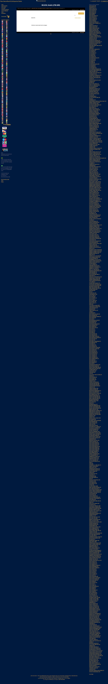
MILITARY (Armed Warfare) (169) (94, 406)
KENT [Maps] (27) (92, 343)
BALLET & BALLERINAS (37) (94, 83)
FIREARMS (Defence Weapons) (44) (95, 228)
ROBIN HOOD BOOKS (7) (93, 512)
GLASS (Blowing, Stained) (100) (94, 257)
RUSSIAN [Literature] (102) (93, 524)
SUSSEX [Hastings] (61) (93, 612)
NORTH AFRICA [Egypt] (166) (94, 444)
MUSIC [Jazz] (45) (92, 424)
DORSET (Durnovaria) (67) (93, 196)
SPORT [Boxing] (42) (92, 569)
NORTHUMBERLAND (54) (93, 452)
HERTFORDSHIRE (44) (93, 273)
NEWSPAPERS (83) (92, 439)
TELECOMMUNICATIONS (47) (94, 621)
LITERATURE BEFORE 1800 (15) (94, 385)
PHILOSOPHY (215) (92, 481)
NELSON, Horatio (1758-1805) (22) (95, 434)
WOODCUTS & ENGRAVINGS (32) (95, 664)
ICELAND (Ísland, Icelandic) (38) (94, 283)
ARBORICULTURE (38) (93, 38)
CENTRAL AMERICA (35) (93, 143)
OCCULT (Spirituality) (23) (93, 460)
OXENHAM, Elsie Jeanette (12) (94, 468)
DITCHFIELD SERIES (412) (93, 191)
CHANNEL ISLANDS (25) (93, 145)
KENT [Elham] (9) (92, 332)
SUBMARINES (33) (92, 602)
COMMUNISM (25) (92, 165)
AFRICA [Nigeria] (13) (92, 17)
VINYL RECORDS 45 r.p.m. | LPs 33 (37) (95, 650)
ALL (51, 8)
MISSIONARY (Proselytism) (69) (94, 413)
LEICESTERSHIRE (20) (93, 377)
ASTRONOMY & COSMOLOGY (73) (95, 75)
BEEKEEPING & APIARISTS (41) (94, 88)
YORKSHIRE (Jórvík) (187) (93, 668)
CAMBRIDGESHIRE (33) (93, 128)
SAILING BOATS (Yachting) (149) (94, 526)
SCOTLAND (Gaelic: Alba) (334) (94, 534)
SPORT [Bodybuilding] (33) (93, 566)
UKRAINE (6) (91, 642)
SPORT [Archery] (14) (93, 561)
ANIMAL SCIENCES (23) (93, 34)
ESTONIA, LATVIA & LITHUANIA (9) (95, 218)
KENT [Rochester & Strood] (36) (94, 347)
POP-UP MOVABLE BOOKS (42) (94, 497)
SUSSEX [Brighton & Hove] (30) (94, 609)
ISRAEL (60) (91, 304)
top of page (91, 674)
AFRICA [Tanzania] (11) (93, 18)
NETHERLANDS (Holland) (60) (94, 435)
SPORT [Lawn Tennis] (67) (93, 580)
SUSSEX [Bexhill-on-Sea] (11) (94, 608)
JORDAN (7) (91, 311)
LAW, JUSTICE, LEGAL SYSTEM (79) (95, 374)
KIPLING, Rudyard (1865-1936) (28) (95, 367)
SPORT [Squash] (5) (92, 591)
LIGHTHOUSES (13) (92, 378)
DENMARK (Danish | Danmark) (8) (94, 185)
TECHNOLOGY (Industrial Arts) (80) (95, 619)
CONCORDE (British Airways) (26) (95, 166)
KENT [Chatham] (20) (92, 326)
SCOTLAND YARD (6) (93, 535)
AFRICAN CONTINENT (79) (93, 22)
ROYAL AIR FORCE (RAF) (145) (94, 517)
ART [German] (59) (92, 60)
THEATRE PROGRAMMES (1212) (94, 628)
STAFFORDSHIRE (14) (93, 595)
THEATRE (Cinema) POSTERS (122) (95, 627)
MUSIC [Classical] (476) (93, 422)
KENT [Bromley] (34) (92, 322)
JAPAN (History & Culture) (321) (94, 306)
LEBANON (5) (91, 375)
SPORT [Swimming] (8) (93, 592)
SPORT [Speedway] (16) (93, 590)
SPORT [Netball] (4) (92, 581)
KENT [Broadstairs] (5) (93, 321)
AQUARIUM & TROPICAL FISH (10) (95, 36)
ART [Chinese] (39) (92, 56)
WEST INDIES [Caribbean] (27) (94, 656)
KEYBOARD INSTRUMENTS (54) (94, 364)
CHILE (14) (91, 150)
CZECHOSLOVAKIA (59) (93, 177)
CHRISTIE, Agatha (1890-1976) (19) (95, 154)
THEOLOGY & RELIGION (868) (94, 629)
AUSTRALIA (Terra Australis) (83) (94, 77)
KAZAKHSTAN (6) (92, 312)
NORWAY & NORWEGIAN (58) (94, 453)
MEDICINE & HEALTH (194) (93, 400)
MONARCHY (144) (92, 415)
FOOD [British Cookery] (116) (94, 236)
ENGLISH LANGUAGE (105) (93, 210)
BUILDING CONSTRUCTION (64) (94, 121)
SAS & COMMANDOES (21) (94, 528)
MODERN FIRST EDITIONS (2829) (95, 414)
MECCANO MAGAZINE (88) (94, 399)
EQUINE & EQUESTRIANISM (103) (95, 215)
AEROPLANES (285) (92, 5)
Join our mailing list (4, 10)
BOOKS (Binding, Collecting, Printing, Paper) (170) (97, 101)
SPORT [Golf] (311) (92, 575)
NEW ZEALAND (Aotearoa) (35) (94, 437)
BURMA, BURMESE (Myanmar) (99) (95, 123)
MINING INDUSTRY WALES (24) (94, 411)
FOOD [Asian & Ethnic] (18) (93, 234)
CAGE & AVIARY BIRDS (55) (94, 127)
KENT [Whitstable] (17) (93, 361)
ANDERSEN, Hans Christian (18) (94, 31)
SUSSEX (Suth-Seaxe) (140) (94, 607)
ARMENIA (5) (91, 47)
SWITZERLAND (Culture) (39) (94, 616)
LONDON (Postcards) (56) (93, 389)
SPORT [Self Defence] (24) (94, 586)
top (50, 33)
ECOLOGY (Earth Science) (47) (94, 200)
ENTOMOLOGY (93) (92, 212)
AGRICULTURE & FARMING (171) (94, 23)
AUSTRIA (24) (91, 78)
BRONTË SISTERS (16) (93, 117)
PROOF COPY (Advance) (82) (94, 503)
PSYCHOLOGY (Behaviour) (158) (94, 505)
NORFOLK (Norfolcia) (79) (93, 441)
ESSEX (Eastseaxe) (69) (93, 217)
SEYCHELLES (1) (92, 539)
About (2, 12)
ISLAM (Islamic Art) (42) (93, 294)
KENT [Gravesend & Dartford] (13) (95, 337)
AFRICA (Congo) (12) (92, 8)
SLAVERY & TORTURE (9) (93, 549)
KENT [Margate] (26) (92, 345)
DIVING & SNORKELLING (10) (94, 192)
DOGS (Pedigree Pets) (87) (94, 194)
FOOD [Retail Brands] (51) (93, 242)
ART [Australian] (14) (92, 52)
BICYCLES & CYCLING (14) (94, 92)
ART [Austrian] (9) (92, 54)
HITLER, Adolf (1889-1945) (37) (94, 274)
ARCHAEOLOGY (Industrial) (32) (94, 40)
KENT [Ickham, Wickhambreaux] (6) (95, 341)
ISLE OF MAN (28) (92, 296)
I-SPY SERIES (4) (92, 281)
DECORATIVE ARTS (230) (93, 180)
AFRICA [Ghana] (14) (92, 10)
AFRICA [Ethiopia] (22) (93, 9)
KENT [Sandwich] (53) (92, 349)
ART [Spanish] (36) (92, 66)
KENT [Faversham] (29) (93, 333)
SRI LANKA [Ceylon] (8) (93, 593)
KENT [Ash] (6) (91, 319)
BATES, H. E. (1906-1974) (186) (94, 85)
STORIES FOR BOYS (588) (93, 598)
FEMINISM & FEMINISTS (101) (94, 226)
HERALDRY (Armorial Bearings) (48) (95, 270)
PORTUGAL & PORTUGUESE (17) (95, 498)
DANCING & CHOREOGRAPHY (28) (95, 179)
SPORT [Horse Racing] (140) (94, 578)
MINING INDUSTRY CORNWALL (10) (95, 410)
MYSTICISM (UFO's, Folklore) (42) (95, 426)
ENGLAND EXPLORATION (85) (94, 207)
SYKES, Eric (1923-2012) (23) (94, 617)
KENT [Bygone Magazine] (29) (94, 323)
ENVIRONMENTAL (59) (93, 213)
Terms (2, 180)
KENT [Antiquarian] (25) (93, 315)
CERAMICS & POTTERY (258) (94, 144)
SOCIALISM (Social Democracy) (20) (95, 554)
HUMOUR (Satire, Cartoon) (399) (94, 278)
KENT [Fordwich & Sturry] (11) (94, 336)
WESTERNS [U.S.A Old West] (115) (95, 658)
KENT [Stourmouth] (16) (93, 353)
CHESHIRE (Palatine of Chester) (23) (95, 148)
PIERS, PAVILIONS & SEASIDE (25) (95, 487)
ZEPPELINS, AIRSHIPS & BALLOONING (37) (96, 670)
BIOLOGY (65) (91, 95)
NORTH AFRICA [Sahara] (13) (94, 447)
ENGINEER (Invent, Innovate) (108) (95, 206)
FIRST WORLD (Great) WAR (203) (95, 231)
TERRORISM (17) (92, 623)
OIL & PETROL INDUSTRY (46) (94, 461)
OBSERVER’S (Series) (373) (94, 458)
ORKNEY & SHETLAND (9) (93, 466)
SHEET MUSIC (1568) (93, 541)
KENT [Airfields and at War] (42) (94, 314)
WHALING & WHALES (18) (93, 659)
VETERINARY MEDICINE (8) (94, 646)
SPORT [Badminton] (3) (93, 564)
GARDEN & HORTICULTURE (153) (95, 247)
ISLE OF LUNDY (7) (92, 295)
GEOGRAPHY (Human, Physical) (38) (95, 249)
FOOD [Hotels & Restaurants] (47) (95, 241)
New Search (82, 9)
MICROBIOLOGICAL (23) (93, 404)
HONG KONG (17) (92, 275)
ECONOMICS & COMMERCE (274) (95, 201)
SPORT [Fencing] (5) (92, 572)
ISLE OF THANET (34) (93, 300)
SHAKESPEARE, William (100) (94, 540)
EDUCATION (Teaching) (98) (94, 203)
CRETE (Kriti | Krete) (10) (93, 171)
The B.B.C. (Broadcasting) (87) (94, 625)
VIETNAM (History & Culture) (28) (95, 649)
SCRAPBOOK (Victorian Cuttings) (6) (95, 536)
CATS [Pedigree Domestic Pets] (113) (95, 142)
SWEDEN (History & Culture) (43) (94, 614)
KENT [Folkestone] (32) (93, 335)
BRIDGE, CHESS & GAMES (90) (94, 109)
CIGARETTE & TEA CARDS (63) (94, 156)
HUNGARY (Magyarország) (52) (94, 279)
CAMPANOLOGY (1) (92, 130)
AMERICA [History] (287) (93, 26)
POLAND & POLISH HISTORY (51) (95, 492)
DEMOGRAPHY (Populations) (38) (95, 182)
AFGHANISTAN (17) (92, 7)
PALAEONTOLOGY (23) (93, 473)
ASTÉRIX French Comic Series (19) (95, 72)
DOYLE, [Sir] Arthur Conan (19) (94, 197)
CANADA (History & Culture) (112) (95, 132)
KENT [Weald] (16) (92, 359)
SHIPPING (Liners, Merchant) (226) (95, 543)
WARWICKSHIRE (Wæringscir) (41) (95, 653)
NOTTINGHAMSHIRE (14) (93, 455)
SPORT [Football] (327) (93, 573)
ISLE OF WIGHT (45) (92, 301)
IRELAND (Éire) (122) (92, 293)
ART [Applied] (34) (92, 51)
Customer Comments (5, 9)
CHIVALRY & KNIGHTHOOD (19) (94, 153)
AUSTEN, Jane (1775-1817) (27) (94, 76)
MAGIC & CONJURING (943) (94, 392)
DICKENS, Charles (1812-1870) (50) (95, 190)
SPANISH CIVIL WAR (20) (93, 559)
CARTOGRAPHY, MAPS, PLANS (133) (95, 140)
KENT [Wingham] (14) (92, 362)
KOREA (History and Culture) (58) (94, 368)
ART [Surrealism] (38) (92, 67)
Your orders (3, 8)
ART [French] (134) (92, 59)
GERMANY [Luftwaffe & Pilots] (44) (95, 252)
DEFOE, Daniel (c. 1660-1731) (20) (95, 181)
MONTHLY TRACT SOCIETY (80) (95, 418)
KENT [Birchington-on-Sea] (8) (94, 320)
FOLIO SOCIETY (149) (93, 233)
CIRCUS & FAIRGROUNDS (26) (94, 160)
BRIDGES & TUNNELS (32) (93, 111)
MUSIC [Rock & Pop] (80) (93, 425)
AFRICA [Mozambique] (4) (93, 15)
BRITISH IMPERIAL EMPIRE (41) (94, 113)
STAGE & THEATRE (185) (93, 596)
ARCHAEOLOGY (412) (93, 39)
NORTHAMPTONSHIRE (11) (94, 451)
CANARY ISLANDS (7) (93, 134)
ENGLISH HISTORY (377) (93, 208)
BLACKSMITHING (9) (92, 96)
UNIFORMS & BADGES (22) (94, 643)
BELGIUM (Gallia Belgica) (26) (94, 90)
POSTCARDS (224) (92, 499)
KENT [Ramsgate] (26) (93, 346)
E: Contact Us (104, 1)
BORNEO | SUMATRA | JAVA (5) (94, 102)
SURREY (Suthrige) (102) (93, 604)
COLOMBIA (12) (92, 163)
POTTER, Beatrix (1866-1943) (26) (95, 500)
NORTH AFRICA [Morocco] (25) (94, 446)
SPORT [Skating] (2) (92, 587)
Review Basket (4, 16)
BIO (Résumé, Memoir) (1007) (94, 93)
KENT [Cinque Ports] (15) (93, 327)
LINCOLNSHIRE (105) (92, 379)
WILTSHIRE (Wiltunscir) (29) (94, 660)
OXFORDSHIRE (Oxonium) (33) (94, 470)
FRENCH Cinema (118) (93, 244)
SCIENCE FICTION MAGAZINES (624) (95, 533)
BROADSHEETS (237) (93, 116)
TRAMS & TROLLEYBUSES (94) (94, 637)
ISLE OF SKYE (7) (92, 299)
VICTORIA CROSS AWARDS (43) (94, 648)
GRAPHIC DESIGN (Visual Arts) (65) (95, 260)
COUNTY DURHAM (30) (93, 170)
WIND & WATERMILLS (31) (93, 661)
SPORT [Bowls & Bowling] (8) (94, 567)
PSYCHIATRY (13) (92, 504)
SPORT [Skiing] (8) (92, 588)
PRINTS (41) (91, 502)
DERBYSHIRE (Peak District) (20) (94, 186)
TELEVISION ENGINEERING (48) (94, 622)
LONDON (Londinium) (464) (93, 388)
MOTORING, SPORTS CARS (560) (95, 420)
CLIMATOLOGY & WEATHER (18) (95, 161)
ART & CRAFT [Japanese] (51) (94, 49)
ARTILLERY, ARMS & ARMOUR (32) (95, 70)
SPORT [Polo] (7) (92, 583)
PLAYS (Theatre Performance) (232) (95, 489)
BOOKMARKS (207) (92, 99)
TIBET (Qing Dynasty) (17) (93, 630)
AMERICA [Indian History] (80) (94, 28)
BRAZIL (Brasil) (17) (92, 107)
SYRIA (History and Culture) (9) (94, 618)
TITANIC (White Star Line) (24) (94, 632)
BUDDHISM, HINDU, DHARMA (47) (95, 119)
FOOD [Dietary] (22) (92, 239)
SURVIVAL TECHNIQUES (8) (94, 606)
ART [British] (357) (92, 55)
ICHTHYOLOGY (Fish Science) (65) (95, 284)
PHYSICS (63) (91, 484)
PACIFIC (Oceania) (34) (93, 471)
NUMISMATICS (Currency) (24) (94, 456)
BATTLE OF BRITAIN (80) (93, 86)
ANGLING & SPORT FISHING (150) (95, 33)
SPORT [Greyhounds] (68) (93, 576)
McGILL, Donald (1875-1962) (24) (94, 398)
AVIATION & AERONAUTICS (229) (95, 80)
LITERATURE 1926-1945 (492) (94, 384)
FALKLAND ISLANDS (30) (93, 223)
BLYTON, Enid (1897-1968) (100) (94, 97)
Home (2, 4)
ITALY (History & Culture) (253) (94, 305)
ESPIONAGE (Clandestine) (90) (94, 216)
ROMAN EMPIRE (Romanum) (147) (95, 513)
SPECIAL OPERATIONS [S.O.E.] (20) (95, 560)
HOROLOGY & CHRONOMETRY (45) (95, 276)
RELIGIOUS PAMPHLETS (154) (94, 509)
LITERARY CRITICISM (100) (94, 382)
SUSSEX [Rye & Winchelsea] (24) (95, 613)
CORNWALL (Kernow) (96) (93, 169)
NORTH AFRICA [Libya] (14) (94, 445)
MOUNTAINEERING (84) (93, 421)
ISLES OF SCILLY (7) (92, 302)
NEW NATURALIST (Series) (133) (94, 436)
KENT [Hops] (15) (92, 340)
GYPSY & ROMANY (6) (93, 264)
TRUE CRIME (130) (92, 638)
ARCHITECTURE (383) (93, 44)
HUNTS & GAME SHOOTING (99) (94, 280)
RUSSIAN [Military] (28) (93, 525)
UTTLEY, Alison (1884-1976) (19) (94, 644)
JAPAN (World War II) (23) (93, 307)
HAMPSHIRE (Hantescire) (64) (94, 265)
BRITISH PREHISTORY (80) (94, 114)
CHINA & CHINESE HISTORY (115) (95, 151)
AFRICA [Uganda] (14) (93, 19)
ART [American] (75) (92, 50)
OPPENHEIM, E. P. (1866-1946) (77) (95, 465)
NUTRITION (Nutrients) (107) (94, 457)
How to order (3, 7)
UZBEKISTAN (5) (92, 645)
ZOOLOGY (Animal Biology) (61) (94, 671)
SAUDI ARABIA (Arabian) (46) (94, 529)
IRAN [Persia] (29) (92, 290)
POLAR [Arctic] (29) (92, 494)
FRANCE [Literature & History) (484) (95, 243)
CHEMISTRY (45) (92, 146)
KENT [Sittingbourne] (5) (93, 352)
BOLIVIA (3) (91, 98)
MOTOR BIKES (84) (92, 419)
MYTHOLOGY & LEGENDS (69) (94, 427)
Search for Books (4, 5)
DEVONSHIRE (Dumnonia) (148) (94, 189)
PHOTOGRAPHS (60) (92, 482)
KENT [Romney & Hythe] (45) (94, 348)
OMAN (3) (91, 462)
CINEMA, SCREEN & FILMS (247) (94, 159)
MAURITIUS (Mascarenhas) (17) (94, 395)
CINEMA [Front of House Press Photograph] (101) (97, 158)
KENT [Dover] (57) (92, 330)
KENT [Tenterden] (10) (93, 354)
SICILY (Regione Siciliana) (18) (94, 547)
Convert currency (78, 17)
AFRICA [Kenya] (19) (92, 12)
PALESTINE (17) (92, 474)
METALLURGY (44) (92, 401)
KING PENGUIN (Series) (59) (94, 366)
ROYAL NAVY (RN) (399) (93, 518)
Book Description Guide (5, 179)
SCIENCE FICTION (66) (93, 531)
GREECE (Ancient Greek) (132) (94, 262)
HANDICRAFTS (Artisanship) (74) (94, 267)
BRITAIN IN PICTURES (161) (94, 112)
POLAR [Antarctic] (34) (93, 493)
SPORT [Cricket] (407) (93, 570)
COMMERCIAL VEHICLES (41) (94, 164)
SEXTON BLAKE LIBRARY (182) (94, 538)
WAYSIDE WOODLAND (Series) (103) (95, 654)
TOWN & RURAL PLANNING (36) (94, 633)
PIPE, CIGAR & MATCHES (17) (94, 488)
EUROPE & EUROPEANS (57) (94, 222)
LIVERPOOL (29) (92, 387)
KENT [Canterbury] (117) (93, 325)
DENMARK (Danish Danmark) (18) (94, 184)
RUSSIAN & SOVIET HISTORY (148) (95, 521)
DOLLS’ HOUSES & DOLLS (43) (94, 195)
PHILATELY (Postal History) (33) (94, 479)
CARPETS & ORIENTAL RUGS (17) (95, 138)
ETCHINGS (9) (91, 220)
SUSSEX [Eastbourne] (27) (93, 611)
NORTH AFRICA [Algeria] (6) (94, 442)
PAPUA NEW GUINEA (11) (93, 477)
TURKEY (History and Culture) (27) (95, 640)
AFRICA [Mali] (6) (92, 14)
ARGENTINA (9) (91, 46)
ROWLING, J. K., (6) (92, 515)
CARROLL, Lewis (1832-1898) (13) (95, 139)
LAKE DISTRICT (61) (92, 371)
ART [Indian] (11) (92, 61)
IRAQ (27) (90, 291)
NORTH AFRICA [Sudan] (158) (94, 448)
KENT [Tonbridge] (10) (93, 356)
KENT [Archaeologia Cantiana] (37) (95, 316)
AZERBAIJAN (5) (92, 81)
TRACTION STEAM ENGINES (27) (95, 635)
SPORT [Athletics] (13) (93, 562)
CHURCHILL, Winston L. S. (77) (94, 155)
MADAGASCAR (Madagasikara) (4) (95, 390)
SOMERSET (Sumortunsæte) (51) (95, 555)
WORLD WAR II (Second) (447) (94, 666)
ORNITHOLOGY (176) (92, 467)
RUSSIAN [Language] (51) (93, 523)
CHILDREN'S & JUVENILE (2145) (94, 149)
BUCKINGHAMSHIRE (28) (93, 118)
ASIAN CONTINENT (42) (93, 71)
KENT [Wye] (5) (91, 363)
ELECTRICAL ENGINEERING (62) (94, 205)
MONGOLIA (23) (92, 416)
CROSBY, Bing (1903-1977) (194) (94, 174)
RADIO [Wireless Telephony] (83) (94, 507)
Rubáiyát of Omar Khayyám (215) (94, 519)
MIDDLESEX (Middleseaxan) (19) (94, 405)
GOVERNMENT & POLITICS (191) (95, 259)
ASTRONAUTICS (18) (93, 73)
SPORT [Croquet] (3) (92, 571)
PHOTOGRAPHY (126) (93, 483)
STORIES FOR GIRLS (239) (93, 599)
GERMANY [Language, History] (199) (95, 250)
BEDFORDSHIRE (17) (92, 87)
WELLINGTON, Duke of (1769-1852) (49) (96, 655)
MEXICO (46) (91, 403)
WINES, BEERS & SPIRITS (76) (94, 663)
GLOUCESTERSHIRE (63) (93, 258)
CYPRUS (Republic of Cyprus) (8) (95, 176)
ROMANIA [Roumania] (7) (93, 514)
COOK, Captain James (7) (93, 168)
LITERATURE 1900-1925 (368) (94, 383)
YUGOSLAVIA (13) (92, 669)
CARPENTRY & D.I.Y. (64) (93, 137)
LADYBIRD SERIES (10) (93, 369)
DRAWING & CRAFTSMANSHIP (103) (95, 198)
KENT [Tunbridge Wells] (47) (94, 358)
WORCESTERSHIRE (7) (93, 665)
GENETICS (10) (91, 248)
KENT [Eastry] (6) (92, 331)
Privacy (2, 181)
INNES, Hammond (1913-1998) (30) (95, 288)
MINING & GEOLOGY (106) (93, 409)
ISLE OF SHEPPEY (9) (93, 297)
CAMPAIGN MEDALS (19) (93, 129)
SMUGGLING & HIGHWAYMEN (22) (95, 551)
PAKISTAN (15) (91, 472)
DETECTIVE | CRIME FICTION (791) (95, 187)
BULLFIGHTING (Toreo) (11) (94, 122)
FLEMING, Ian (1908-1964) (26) (94, 232)
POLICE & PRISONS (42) (93, 496)
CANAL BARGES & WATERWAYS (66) (95, 133)
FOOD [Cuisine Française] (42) (94, 237)
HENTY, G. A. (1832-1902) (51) (94, 269)
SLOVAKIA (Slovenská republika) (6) (95, 550)
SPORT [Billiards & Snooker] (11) (94, 565)
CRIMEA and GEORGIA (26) (93, 172)
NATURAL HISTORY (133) (93, 430)
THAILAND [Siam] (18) (93, 624)
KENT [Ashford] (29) (92, 317)
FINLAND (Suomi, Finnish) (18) (94, 227)
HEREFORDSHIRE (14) (93, 271)
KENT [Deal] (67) (92, 328)
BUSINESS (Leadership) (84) (94, 125)
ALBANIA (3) (91, 24)
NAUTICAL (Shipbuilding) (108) (94, 431)
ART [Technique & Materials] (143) (95, 69)
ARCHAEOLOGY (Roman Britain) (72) (95, 41)
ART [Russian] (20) (92, 65)
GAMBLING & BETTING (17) (94, 246)
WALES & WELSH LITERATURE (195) (95, 651)
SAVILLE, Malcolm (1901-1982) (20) (95, 530)
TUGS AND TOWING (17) (93, 639)
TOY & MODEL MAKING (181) (94, 634)
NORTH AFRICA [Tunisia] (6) (94, 450)
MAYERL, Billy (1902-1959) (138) (94, 396)
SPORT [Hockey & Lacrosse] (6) (94, 577)
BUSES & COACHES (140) (93, 124)
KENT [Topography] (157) (93, 357)
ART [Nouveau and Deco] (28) (94, 64)
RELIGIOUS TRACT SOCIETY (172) (95, 510)
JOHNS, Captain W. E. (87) (93, 310)
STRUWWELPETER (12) (93, 601)
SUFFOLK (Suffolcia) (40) (93, 603)
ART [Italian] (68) (92, 62)
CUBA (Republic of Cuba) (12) (94, 175)
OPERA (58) (91, 463)
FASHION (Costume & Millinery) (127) (95, 224)
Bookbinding (3, 13)
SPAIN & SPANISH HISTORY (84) (94, 557)
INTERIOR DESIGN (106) (93, 289)
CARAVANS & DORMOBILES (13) (94, 135)
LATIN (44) (91, 373)
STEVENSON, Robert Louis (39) (94, 597)
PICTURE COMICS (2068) (93, 486)
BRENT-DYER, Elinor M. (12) (94, 108)
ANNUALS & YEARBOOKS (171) (94, 35)
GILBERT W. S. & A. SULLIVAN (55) (95, 255)
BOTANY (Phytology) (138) (93, 103)
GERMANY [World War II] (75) (94, 253)
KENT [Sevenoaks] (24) (93, 351)
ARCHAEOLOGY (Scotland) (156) (94, 43)
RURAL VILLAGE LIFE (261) (93, 520)
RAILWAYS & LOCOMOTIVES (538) (95, 508)
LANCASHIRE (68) (92, 372)
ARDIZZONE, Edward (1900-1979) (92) (95, 45)
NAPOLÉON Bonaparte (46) (93, 429)
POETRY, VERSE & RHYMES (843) (95, 491)
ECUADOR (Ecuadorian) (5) (93, 202)
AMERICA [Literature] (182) (93, 29)
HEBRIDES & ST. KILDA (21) (94, 268)
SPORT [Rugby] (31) (92, 585)
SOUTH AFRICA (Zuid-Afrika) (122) (95, 556)
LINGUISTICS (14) (92, 380)
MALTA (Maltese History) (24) (94, 394)
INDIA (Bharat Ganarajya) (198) (94, 286)
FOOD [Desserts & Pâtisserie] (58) (95, 238)
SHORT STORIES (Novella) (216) (94, 544)
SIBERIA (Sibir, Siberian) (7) (93, 546)
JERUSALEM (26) (92, 309)
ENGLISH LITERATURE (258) (94, 211)
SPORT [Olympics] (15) (93, 582)
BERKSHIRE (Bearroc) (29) (93, 91)
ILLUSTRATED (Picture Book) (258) (95, 285)
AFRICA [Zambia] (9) (92, 20)
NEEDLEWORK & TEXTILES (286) (95, 432)
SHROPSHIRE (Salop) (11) (93, 545)
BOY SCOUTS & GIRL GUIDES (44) (95, 104)
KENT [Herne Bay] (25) (93, 338)
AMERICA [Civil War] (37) (93, 25)
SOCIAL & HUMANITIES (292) (94, 552)
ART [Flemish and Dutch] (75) (94, 57)
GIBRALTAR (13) (92, 254)
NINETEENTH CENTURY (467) (94, 440)
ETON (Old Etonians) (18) (93, 221)
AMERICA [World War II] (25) (94, 30)
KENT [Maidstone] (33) (93, 342)
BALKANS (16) (91, 82)
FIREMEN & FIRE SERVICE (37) (94, 229)
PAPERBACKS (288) (92, 476)
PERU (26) (91, 478)
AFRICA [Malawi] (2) (92, 13)
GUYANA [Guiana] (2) (92, 263)
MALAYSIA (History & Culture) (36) (95, 393)
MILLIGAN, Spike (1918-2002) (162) (95, 408)
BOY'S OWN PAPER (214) (93, 106)
